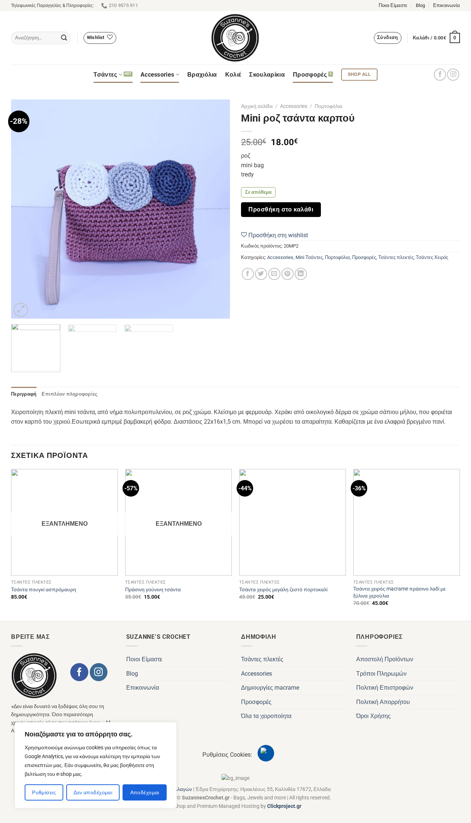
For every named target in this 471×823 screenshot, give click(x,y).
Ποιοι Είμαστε (393, 5)
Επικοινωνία (446, 5)
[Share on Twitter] (261, 274)
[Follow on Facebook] (440, 75)
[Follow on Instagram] (453, 75)
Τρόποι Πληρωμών (381, 673)
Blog (420, 5)
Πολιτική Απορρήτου (383, 701)
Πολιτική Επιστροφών (384, 687)
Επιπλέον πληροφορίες (70, 394)
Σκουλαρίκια (267, 74)
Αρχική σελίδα (257, 106)
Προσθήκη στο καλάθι (280, 209)
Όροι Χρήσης (373, 715)
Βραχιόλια (202, 74)
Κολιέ (233, 74)
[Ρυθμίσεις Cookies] (266, 753)
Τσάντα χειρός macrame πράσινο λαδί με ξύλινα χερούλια (399, 592)
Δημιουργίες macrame (270, 687)
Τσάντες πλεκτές (396, 257)
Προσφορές (310, 74)
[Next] (216, 209)
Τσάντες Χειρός (432, 257)
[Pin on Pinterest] (287, 274)
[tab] (23, 394)
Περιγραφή (23, 394)
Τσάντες (105, 74)
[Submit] (64, 38)
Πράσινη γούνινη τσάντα (153, 589)
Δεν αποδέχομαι (93, 792)
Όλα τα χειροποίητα (266, 715)
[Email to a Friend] (274, 274)
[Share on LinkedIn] (301, 274)
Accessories (157, 74)
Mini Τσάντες (309, 257)
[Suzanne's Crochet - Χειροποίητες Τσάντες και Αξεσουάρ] (235, 37)
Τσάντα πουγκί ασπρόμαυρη (43, 589)
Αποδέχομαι (144, 792)
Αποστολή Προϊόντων (384, 659)
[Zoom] (21, 310)
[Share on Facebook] (248, 274)
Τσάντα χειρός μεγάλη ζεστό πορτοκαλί (283, 589)
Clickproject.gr (284, 806)
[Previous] (24, 209)
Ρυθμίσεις (44, 792)
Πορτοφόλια (328, 106)
